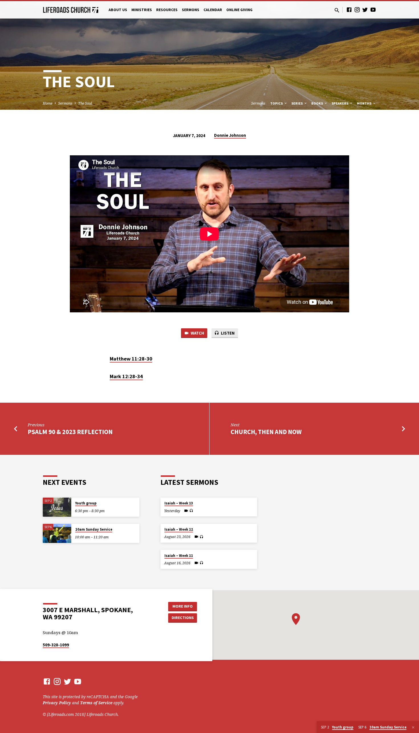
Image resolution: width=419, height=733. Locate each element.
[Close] (413, 727)
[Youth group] (57, 507)
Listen (227, 333)
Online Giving (239, 9)
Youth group (86, 503)
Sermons (190, 9)
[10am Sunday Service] (57, 533)
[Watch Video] (186, 511)
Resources (167, 9)
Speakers (340, 103)
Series (297, 103)
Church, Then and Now (266, 432)
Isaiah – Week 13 (178, 503)
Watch (197, 333)
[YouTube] (373, 9)
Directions (183, 617)
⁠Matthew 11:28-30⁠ (131, 358)
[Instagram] (357, 9)
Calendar (213, 9)
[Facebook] (349, 9)
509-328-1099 (56, 645)
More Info (182, 606)
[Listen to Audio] (191, 510)
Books (317, 103)
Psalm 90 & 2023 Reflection (70, 432)
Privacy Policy (57, 702)
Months (364, 103)
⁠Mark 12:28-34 (126, 376)
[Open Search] (337, 10)
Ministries (141, 9)
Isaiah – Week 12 (178, 529)
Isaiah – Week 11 (178, 555)
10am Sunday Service (93, 529)
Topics (277, 103)
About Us (118, 9)
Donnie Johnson (230, 135)
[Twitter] (365, 9)
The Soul (85, 103)
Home (47, 103)
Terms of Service (96, 702)
